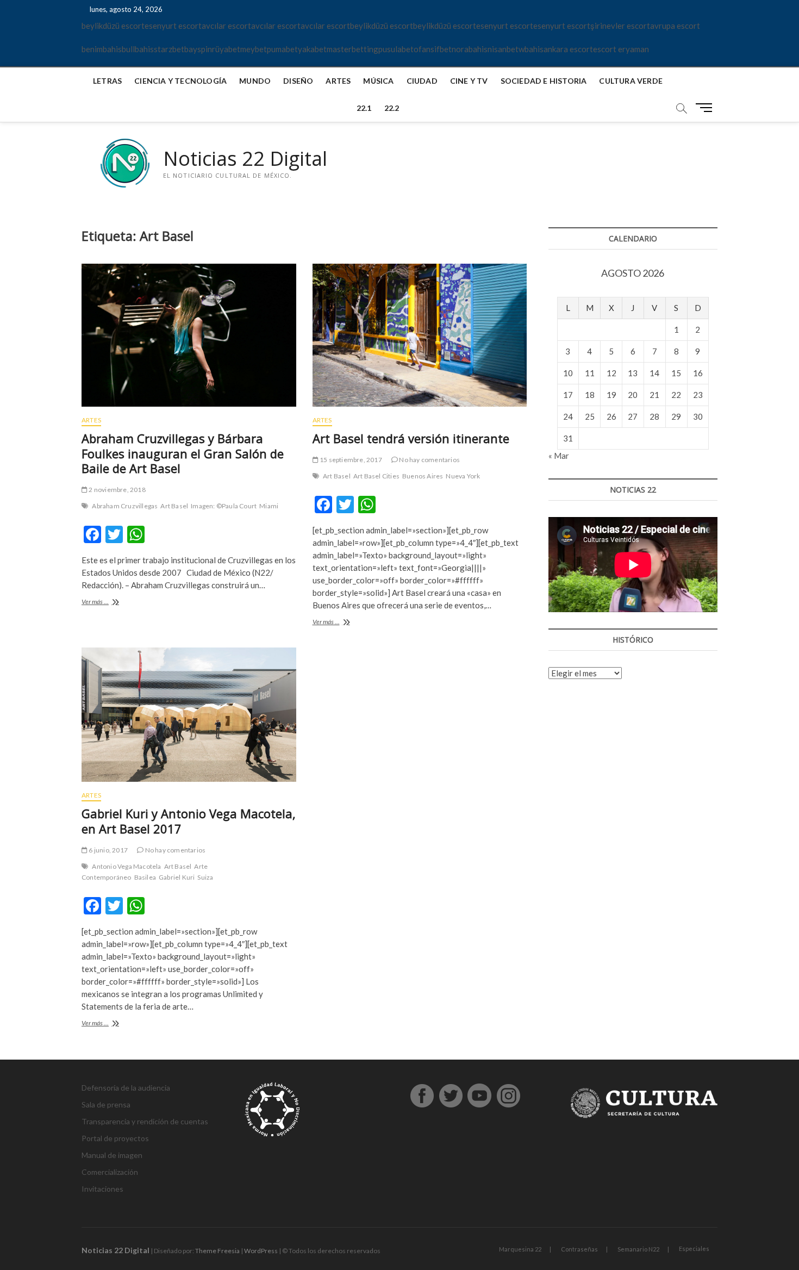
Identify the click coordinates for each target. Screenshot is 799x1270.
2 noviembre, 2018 (117, 489)
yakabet (312, 49)
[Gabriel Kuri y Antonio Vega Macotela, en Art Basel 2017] (189, 715)
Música (378, 80)
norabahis (470, 49)
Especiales (694, 1248)
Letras (107, 80)
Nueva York (463, 476)
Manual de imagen (112, 1155)
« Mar (558, 455)
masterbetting (352, 49)
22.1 (364, 108)
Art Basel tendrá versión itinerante (411, 438)
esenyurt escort (173, 25)
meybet (253, 49)
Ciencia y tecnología (180, 80)
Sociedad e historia (544, 80)
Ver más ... (111, 602)
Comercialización (110, 1171)
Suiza (205, 877)
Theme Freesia (217, 1251)
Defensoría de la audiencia (126, 1087)
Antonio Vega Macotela (126, 866)
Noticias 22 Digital (245, 159)
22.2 (392, 108)
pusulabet (396, 49)
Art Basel (174, 506)
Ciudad (422, 80)
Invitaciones (102, 1188)
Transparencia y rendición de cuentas (145, 1121)
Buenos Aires (422, 476)
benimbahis (102, 49)
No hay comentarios (429, 460)
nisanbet (503, 49)
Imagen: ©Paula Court (224, 506)
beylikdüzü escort (113, 25)
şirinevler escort (620, 25)
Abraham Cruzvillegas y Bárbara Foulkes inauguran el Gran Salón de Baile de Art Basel (183, 453)
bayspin (198, 49)
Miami (268, 506)
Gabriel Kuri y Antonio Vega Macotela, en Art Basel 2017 (189, 821)
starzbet (169, 49)
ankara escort (568, 49)
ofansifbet (433, 49)
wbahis (531, 49)
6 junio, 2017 (108, 850)
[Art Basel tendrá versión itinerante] (420, 335)
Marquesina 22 (520, 1249)
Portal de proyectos (115, 1138)
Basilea (145, 877)
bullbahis (138, 49)
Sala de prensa (106, 1104)
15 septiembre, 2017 (350, 460)
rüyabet (226, 49)
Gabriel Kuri (177, 877)
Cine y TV (469, 80)
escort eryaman (621, 49)
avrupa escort (675, 25)
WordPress (261, 1251)
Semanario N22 (638, 1249)
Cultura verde (631, 80)
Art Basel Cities (376, 476)
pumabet (282, 49)
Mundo (255, 80)
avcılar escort (226, 25)
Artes (338, 80)
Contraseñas (579, 1249)
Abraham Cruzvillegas (125, 506)
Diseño (298, 80)
